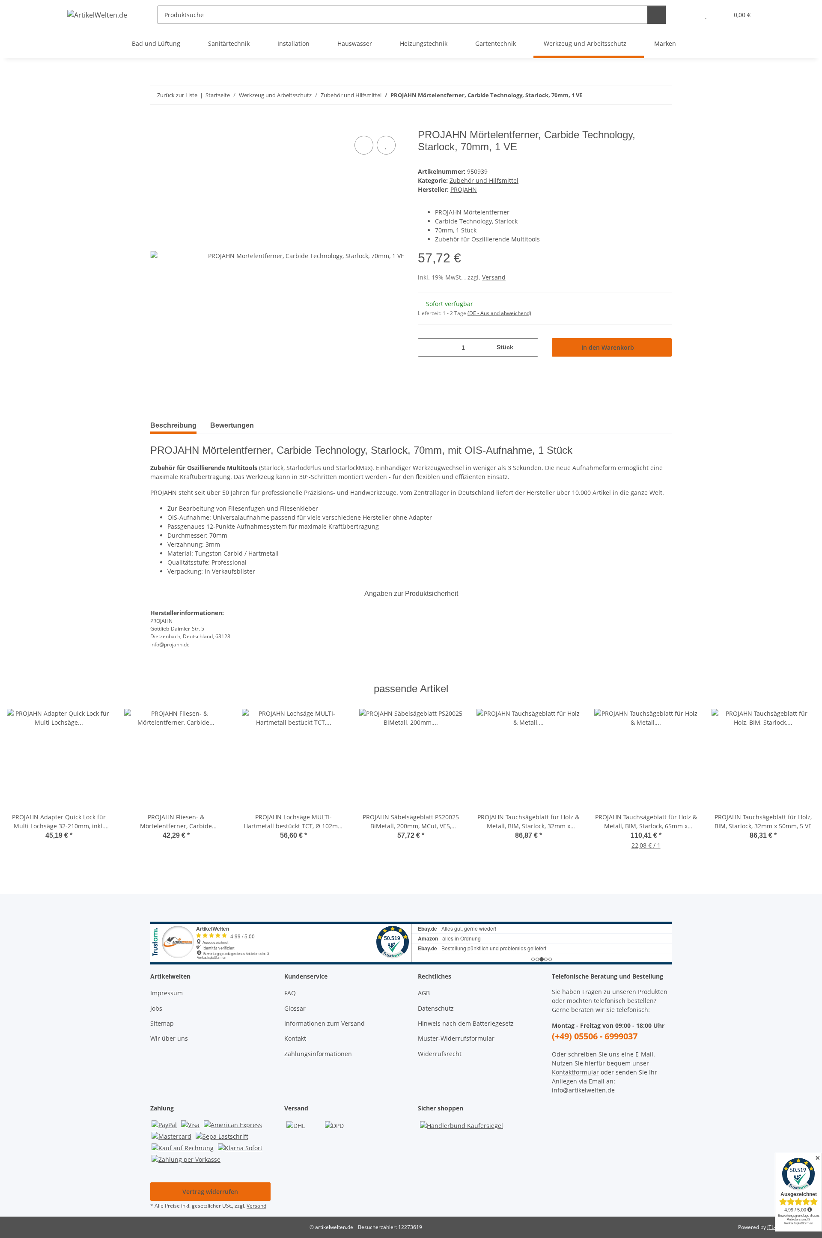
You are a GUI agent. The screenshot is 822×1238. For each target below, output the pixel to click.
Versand (494, 277)
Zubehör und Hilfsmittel (484, 180)
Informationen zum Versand (324, 1023)
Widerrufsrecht (440, 1054)
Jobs (156, 1008)
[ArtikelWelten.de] (97, 14)
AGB (424, 993)
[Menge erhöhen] (528, 347)
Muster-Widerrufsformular (456, 1038)
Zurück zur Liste (177, 95)
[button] (688, 15)
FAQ (290, 993)
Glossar (295, 1008)
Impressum (166, 993)
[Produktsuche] (656, 15)
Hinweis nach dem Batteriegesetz (466, 1023)
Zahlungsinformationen (318, 1054)
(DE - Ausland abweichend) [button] (499, 313)
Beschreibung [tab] (173, 425)
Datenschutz (436, 1008)
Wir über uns (169, 1038)
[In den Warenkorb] (157, 124)
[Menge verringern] (427, 347)
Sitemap (162, 1023)
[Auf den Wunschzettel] (386, 145)
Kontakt (295, 1038)
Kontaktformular (575, 1072)
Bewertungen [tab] (232, 425)
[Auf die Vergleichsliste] (363, 145)
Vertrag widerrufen (210, 1191)
